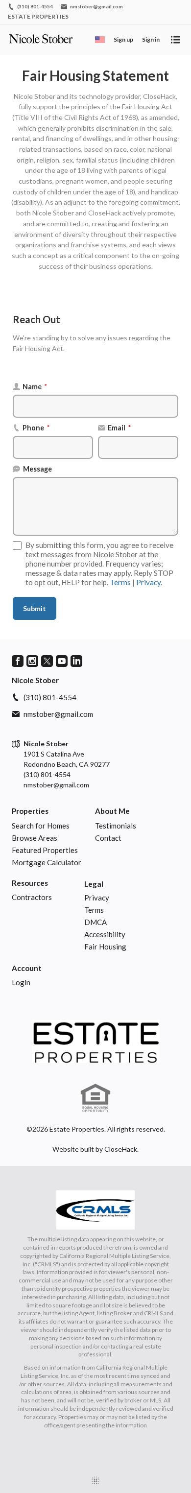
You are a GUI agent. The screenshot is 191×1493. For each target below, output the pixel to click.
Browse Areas (34, 837)
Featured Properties (45, 850)
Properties (30, 810)
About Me (112, 810)
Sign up (123, 39)
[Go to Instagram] (32, 661)
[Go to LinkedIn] (76, 661)
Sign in (151, 39)
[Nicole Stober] (95, 1041)
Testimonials (115, 825)
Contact (108, 837)
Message (37, 469)
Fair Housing (105, 946)
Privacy (148, 582)
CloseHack (120, 1149)
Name (35, 386)
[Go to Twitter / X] (47, 661)
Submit (34, 608)
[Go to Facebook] (18, 661)
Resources (30, 882)
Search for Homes (41, 825)
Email (119, 428)
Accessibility (104, 934)
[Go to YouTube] (62, 661)
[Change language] (100, 39)
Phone (36, 428)
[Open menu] (175, 39)
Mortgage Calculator (46, 862)
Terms (120, 582)
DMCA (95, 922)
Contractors (32, 897)
